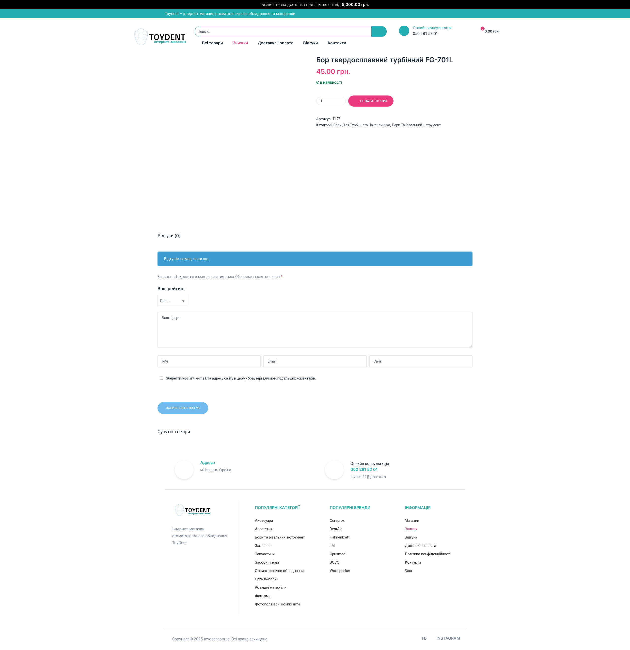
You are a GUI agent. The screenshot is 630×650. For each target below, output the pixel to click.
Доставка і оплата (275, 42)
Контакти (337, 42)
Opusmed (337, 554)
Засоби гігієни (267, 562)
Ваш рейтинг (171, 288)
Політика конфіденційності (428, 554)
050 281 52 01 (364, 469)
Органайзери (266, 579)
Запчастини (265, 554)
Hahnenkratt (339, 537)
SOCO (334, 562)
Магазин (412, 520)
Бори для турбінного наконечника (361, 125)
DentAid (336, 529)
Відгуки (310, 42)
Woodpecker (340, 571)
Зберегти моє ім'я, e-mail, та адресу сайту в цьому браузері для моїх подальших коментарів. (241, 378)
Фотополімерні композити (277, 604)
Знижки (240, 42)
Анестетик (263, 529)
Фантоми (262, 596)
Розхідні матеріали (270, 587)
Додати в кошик (373, 101)
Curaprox (337, 520)
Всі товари (212, 42)
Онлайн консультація (432, 28)
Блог (409, 571)
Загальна (262, 545)
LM (332, 545)
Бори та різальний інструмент (416, 125)
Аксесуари (264, 520)
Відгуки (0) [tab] (169, 235)
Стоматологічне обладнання (279, 571)
